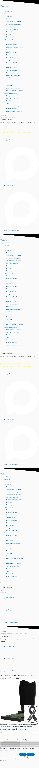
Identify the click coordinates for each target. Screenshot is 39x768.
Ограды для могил (11, 50)
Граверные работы (11, 67)
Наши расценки (8, 11)
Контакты (7, 103)
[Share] (11, 763)
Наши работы (8, 16)
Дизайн (8, 78)
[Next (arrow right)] (11, 766)
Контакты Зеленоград (12, 106)
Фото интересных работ (13, 98)
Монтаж (8, 83)
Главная (6, 9)
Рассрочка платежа (9, 14)
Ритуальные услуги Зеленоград (14, 90)
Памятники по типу (11, 44)
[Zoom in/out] (27, 763)
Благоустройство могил (13, 75)
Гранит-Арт (3, 115)
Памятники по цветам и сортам (14, 47)
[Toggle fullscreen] (19, 763)
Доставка (9, 85)
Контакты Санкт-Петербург (14, 111)
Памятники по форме (12, 42)
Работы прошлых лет (12, 37)
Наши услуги (7, 65)
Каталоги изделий (9, 39)
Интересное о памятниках (13, 96)
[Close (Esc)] (4, 763)
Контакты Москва (11, 108)
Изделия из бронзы (11, 57)
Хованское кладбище (12, 29)
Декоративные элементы (13, 60)
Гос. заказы (9, 34)
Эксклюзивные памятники (13, 21)
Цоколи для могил (11, 52)
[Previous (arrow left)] (4, 766)
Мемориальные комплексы (14, 19)
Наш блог (9, 101)
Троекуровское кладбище (13, 26)
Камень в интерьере (11, 62)
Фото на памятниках (11, 70)
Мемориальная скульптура (13, 55)
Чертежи (8, 80)
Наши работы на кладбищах (14, 32)
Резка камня (9, 72)
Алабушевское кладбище (13, 24)
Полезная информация (10, 93)
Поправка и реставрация (13, 88)
